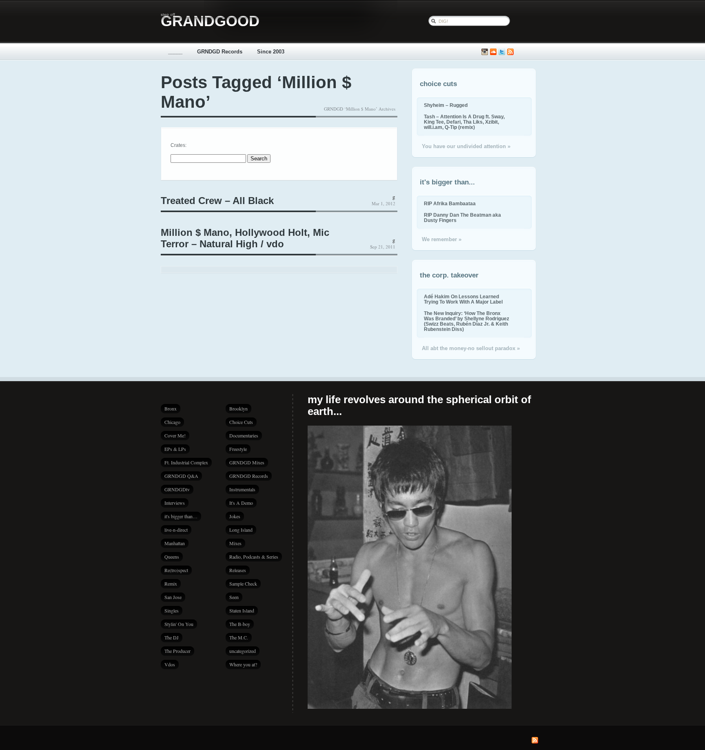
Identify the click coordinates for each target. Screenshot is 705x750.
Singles (171, 610)
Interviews (174, 502)
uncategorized (242, 651)
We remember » (441, 239)
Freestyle (238, 449)
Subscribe (510, 52)
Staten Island (241, 610)
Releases (237, 570)
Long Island (241, 529)
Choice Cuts (241, 422)
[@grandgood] (502, 52)
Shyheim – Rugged (446, 105)
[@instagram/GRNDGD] (484, 52)
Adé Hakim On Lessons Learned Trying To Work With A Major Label (463, 299)
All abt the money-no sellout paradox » (471, 348)
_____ (175, 52)
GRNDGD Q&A (181, 476)
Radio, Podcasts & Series (253, 556)
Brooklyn (238, 408)
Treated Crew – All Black (217, 200)
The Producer (177, 651)
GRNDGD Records (219, 52)
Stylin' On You (178, 624)
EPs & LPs (175, 449)
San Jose (173, 597)
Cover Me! (175, 435)
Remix (170, 583)
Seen (234, 597)
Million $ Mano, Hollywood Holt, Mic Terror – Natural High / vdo (245, 238)
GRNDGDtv (177, 489)
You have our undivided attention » (466, 146)
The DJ (171, 637)
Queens (171, 556)
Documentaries (243, 435)
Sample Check (243, 583)
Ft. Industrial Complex (186, 462)
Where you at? (243, 664)
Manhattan (174, 543)
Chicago (172, 422)
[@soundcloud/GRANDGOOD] (493, 52)
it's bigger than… (180, 516)
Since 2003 (270, 52)
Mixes (235, 543)
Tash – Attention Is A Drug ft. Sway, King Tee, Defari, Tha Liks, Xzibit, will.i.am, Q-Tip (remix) (464, 122)
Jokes (234, 516)
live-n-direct (176, 529)
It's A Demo (241, 502)
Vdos (169, 664)
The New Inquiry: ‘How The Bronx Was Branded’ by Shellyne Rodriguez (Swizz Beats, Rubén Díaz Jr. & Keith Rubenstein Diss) (466, 321)
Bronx (170, 408)
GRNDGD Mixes (246, 462)
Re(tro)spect (176, 570)
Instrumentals (242, 489)
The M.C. (238, 637)
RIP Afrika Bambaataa (450, 203)
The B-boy (239, 624)
